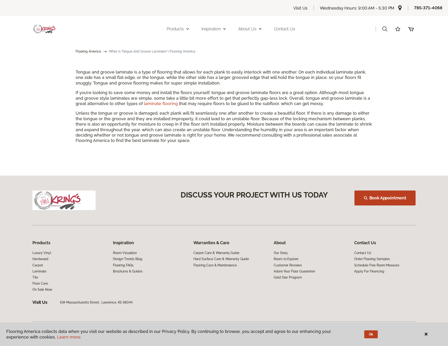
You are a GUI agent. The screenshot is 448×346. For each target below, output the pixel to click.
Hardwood (40, 259)
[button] (384, 29)
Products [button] (175, 28)
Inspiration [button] (211, 28)
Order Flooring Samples (372, 259)
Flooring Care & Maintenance (215, 265)
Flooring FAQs (123, 265)
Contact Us (284, 28)
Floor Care (40, 283)
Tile (35, 277)
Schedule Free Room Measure (376, 265)
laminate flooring (161, 103)
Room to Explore (286, 259)
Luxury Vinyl (41, 253)
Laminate (39, 271)
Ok (371, 334)
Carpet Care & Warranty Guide (216, 253)
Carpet (37, 265)
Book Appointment (387, 197)
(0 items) (411, 29)
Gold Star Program (288, 277)
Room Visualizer (125, 253)
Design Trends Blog (127, 259)
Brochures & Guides (127, 271)
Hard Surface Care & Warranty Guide (221, 259)
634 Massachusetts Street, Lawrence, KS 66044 (96, 302)
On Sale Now (42, 289)
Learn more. (69, 337)
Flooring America (88, 51)
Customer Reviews (288, 265)
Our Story (281, 253)
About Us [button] (247, 28)
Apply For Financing (369, 271)
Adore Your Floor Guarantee (294, 271)
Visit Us (300, 8)
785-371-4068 (428, 7)
